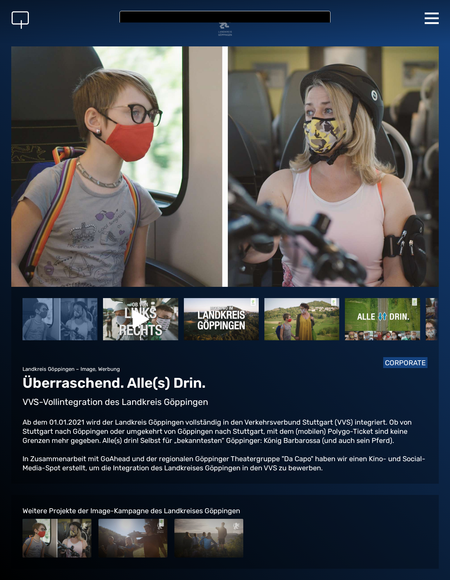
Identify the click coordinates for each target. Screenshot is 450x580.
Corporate (405, 363)
